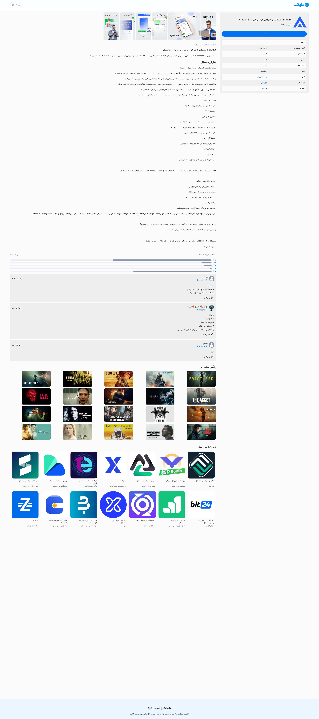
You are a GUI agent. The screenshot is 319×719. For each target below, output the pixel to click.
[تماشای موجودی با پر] (160, 432)
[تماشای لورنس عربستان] (118, 432)
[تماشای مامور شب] (118, 397)
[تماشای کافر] (118, 379)
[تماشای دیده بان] (36, 414)
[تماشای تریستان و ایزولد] (77, 414)
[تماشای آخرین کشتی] (36, 379)
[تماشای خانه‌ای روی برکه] (36, 432)
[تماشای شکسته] (201, 379)
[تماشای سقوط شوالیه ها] (160, 379)
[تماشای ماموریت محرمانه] (118, 414)
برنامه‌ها (207, 44)
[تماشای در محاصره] (160, 397)
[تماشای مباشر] (201, 414)
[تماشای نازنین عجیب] (36, 397)
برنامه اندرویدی (262, 77)
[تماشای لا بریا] (77, 379)
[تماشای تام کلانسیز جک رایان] (201, 432)
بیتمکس (264, 88)
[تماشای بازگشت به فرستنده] (77, 432)
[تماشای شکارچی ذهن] (160, 414)
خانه (214, 44)
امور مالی (264, 82)
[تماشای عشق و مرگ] (77, 397)
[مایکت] (301, 6)
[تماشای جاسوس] (201, 397)
